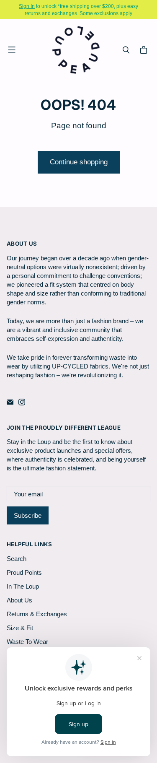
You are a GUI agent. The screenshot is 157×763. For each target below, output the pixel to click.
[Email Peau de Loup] (10, 402)
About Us (19, 600)
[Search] (126, 50)
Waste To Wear (27, 641)
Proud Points (24, 572)
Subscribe (27, 515)
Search (16, 558)
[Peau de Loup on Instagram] (22, 402)
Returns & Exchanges (37, 614)
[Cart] (144, 50)
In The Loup (23, 586)
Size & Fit (20, 627)
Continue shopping (79, 162)
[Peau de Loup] (76, 49)
